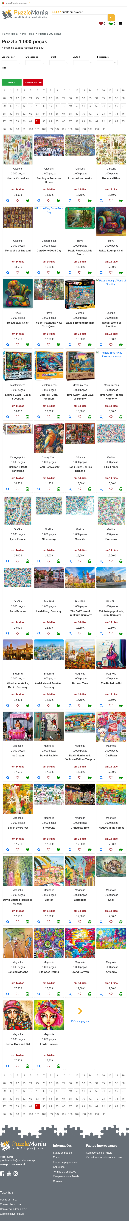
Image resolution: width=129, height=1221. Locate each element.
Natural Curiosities (18, 178)
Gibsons (17, 168)
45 (43, 106)
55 (110, 106)
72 (96, 113)
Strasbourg (49, 539)
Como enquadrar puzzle (13, 1209)
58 (4, 113)
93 (110, 121)
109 (90, 129)
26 (43, 98)
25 (37, 98)
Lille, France (111, 467)
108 (83, 129)
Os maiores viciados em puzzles (104, 1157)
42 (24, 106)
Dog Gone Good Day (49, 250)
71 (90, 113)
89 (83, 121)
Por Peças (28, 34)
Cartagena (80, 900)
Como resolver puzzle (12, 1213)
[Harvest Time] (70, 706)
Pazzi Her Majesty (49, 467)
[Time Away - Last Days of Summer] (70, 417)
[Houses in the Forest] (101, 850)
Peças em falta (8, 1199)
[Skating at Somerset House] (38, 201)
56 (116, 106)
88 (77, 121)
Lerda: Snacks (49, 1044)
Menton (49, 900)
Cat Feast (111, 755)
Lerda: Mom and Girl (18, 1044)
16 (103, 90)
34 (96, 98)
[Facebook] (2, 1175)
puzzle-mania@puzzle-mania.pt (17, 1160)
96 (4, 129)
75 (116, 113)
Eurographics (17, 457)
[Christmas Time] (70, 850)
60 (17, 113)
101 (37, 129)
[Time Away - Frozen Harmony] (101, 417)
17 (110, 90)
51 (83, 106)
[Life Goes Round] (38, 994)
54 (103, 106)
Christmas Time (80, 827)
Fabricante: (103, 57)
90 (90, 121)
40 (10, 106)
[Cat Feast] (101, 778)
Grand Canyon (80, 972)
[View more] (49, 155)
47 (57, 106)
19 (123, 90)
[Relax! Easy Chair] (7, 345)
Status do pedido (62, 1152)
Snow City (49, 827)
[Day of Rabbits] (38, 778)
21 (10, 98)
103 (50, 129)
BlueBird (49, 601)
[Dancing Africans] (7, 994)
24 (30, 98)
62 (30, 113)
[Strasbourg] (38, 561)
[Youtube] (9, 1175)
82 (37, 121)
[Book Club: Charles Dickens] (70, 489)
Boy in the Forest (18, 827)
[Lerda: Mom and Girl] (7, 1066)
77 (4, 121)
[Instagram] (16, 1175)
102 (44, 129)
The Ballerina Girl (111, 683)
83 (43, 121)
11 (70, 90)
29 (63, 98)
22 (17, 98)
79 (17, 121)
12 (77, 90)
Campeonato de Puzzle (66, 1176)
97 (10, 129)
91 (96, 121)
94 (116, 121)
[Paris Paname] (7, 634)
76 (123, 113)
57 (123, 106)
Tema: (52, 57)
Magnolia (80, 673)
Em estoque (31, 57)
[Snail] (101, 922)
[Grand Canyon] (70, 994)
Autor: (76, 57)
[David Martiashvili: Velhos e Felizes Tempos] (70, 778)
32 (83, 98)
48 (63, 106)
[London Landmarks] (70, 201)
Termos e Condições (64, 1171)
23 (24, 98)
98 (17, 129)
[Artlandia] (101, 994)
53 (96, 106)
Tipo (4, 67)
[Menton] (38, 922)
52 (90, 106)
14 (90, 90)
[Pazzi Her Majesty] (38, 489)
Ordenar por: (8, 57)
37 (116, 98)
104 (57, 129)
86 (63, 121)
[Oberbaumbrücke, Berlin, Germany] (7, 706)
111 (103, 129)
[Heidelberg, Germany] (38, 634)
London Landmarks (80, 178)
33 (90, 98)
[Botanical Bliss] (101, 201)
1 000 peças (18, 173)
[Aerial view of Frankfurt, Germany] (38, 706)
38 (123, 98)
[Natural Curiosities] (7, 201)
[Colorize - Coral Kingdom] (38, 417)
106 (70, 129)
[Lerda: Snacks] (38, 1066)
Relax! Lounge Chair (111, 250)
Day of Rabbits (49, 755)
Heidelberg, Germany (49, 611)
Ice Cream (18, 755)
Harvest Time (80, 683)
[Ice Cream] (7, 778)
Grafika (111, 457)
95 (123, 121)
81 (30, 121)
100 (31, 129)
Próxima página (80, 1021)
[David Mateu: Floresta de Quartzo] (7, 922)
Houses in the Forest (111, 827)
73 (103, 113)
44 (37, 106)
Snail (111, 900)
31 (77, 98)
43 (30, 106)
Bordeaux (111, 539)
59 (10, 113)
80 (24, 121)
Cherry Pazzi (49, 457)
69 (77, 113)
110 (97, 129)
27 (50, 98)
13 (83, 90)
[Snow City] (38, 850)
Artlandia (111, 972)
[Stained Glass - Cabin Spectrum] (7, 417)
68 (70, 113)
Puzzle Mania (10, 34)
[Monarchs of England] (7, 273)
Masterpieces (49, 240)
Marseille (80, 539)
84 (50, 121)
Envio (56, 1157)
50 (77, 106)
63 (37, 113)
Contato (57, 1181)
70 (83, 113)
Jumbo (80, 313)
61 (24, 113)
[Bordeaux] (101, 561)
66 (57, 113)
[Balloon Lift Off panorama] (7, 489)
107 (77, 129)
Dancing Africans (18, 972)
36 (110, 98)
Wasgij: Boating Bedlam (80, 322)
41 (17, 106)
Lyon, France (18, 539)
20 (4, 98)
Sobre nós (58, 1167)
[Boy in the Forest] (7, 850)
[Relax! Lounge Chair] (101, 273)
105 (64, 129)
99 (24, 129)
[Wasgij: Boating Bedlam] (70, 345)
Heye (80, 240)
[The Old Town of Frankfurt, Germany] (70, 634)
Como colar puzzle (10, 1204)
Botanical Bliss (111, 178)
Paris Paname (18, 611)
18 (116, 90)
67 (63, 113)
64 (43, 113)
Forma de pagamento (65, 1162)
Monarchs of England (18, 250)
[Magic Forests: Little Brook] (70, 273)
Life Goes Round (49, 972)
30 (70, 98)
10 (63, 90)
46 (50, 106)
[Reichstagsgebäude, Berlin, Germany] (101, 634)
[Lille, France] (101, 489)
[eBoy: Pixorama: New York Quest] (38, 345)
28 (57, 98)
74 (110, 113)
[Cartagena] (70, 922)
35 (103, 98)
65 (50, 113)
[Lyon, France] (7, 561)
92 (103, 121)
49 (70, 106)
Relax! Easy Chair (17, 322)
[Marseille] (70, 561)
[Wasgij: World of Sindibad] (101, 345)
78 (10, 121)
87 (70, 121)
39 (4, 106)
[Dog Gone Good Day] (38, 273)
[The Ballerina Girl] (101, 706)
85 (57, 121)
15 (96, 90)
